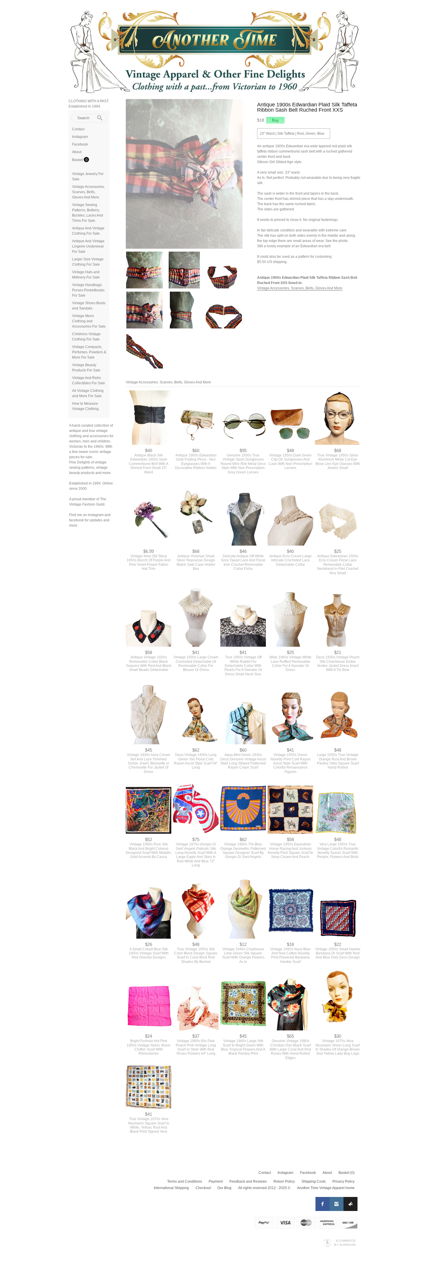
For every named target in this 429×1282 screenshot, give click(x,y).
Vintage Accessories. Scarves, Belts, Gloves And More (88, 192)
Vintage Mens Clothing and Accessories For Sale (89, 321)
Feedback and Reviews (248, 1182)
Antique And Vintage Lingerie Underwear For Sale (88, 246)
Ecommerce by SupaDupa (345, 1243)
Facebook (80, 144)
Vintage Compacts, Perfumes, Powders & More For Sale (89, 352)
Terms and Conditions (184, 1182)
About (76, 152)
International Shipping (171, 1189)
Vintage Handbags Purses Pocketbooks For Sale (88, 290)
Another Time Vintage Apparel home (326, 1189)
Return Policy (284, 1182)
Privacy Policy (343, 1182)
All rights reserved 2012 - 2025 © (264, 1189)
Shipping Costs (313, 1182)
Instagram (80, 137)
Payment (216, 1182)
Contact (78, 129)
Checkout (203, 1189)
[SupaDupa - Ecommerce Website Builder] (327, 1244)
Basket (78, 160)
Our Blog (224, 1189)
